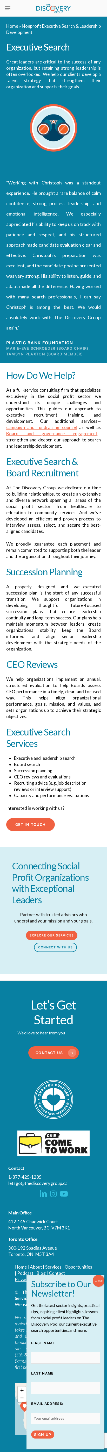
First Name (43, 1343)
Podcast (25, 1273)
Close (99, 1281)
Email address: (47, 1403)
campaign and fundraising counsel (41, 427)
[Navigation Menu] (7, 8)
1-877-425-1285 (25, 1177)
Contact (57, 1273)
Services (53, 1267)
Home (12, 26)
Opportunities (78, 1267)
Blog (41, 1273)
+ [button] (22, 1390)
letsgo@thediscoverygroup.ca (38, 1183)
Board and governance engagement (52, 433)
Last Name (42, 1373)
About (36, 1267)
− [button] (22, 1398)
